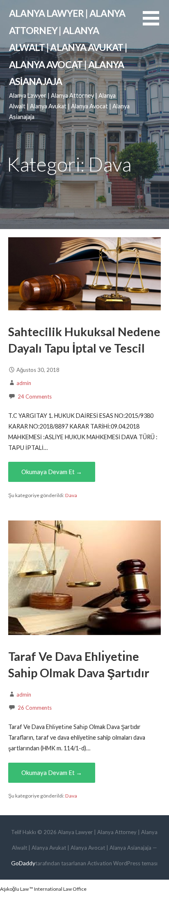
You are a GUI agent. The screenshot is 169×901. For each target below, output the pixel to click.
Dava (71, 495)
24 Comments (35, 396)
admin (23, 383)
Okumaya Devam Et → (51, 471)
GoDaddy (23, 863)
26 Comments (35, 707)
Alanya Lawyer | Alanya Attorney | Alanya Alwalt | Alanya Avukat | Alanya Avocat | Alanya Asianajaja (68, 47)
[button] (156, 23)
